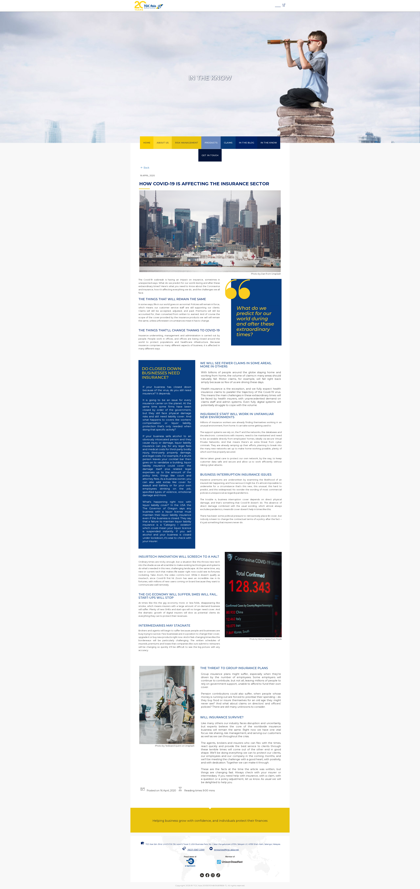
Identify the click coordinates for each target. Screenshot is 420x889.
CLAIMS (228, 142)
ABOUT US (163, 142)
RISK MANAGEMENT (186, 142)
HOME (146, 142)
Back (146, 167)
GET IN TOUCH (210, 155)
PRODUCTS (211, 142)
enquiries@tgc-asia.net (226, 849)
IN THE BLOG (246, 142)
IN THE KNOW (269, 142)
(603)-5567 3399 (196, 849)
